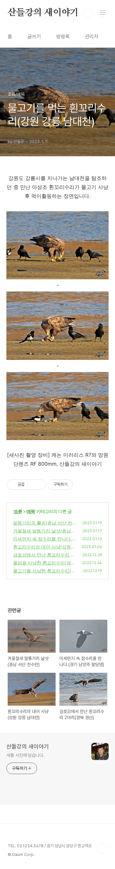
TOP (102, 848)
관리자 (91, 37)
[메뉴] (102, 12)
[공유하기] (30, 484)
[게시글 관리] (38, 484)
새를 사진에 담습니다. (25, 755)
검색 (88, 13)
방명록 (63, 37)
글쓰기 (34, 37)
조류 (18, 511)
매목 (31, 511)
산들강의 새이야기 (43, 12)
